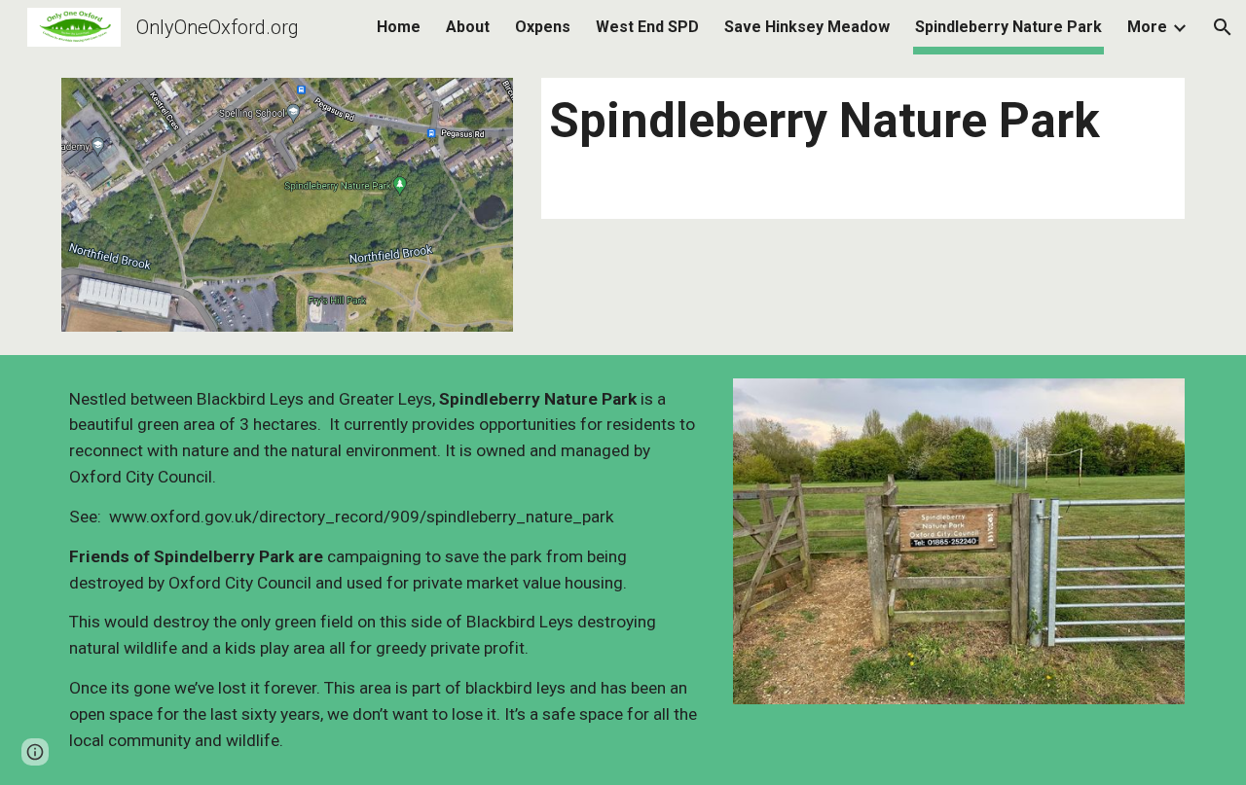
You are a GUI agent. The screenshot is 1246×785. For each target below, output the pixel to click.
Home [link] (399, 27)
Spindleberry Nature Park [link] (1008, 27)
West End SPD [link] (647, 27)
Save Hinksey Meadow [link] (807, 27)
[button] (1222, 27)
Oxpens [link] (542, 27)
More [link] (1147, 27)
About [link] (468, 27)
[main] (863, 121)
